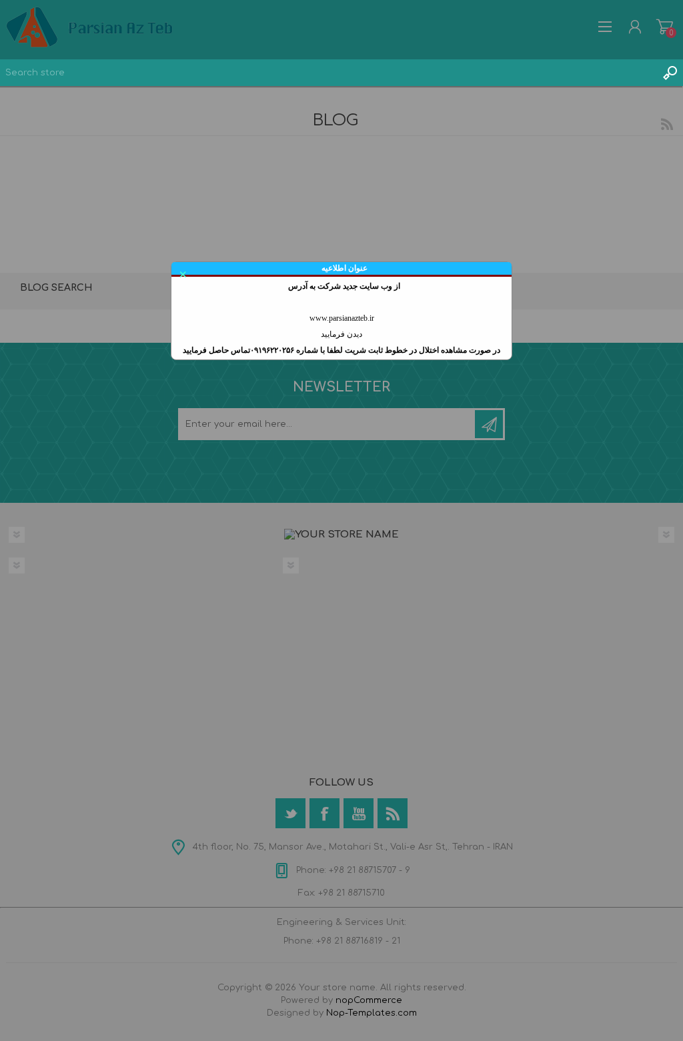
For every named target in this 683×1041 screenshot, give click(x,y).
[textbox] (328, 72)
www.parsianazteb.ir (341, 318)
